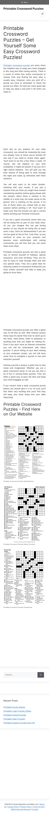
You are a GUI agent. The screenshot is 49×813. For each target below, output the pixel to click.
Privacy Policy (26, 807)
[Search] (40, 675)
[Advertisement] (24, 121)
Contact (35, 809)
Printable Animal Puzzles (14, 715)
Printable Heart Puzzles (14, 719)
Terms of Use (38, 807)
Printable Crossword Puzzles (23, 8)
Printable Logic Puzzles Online (17, 711)
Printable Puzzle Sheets (14, 707)
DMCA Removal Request (21, 809)
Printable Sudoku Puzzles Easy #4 (19, 723)
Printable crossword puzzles (16, 65)
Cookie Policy (13, 807)
